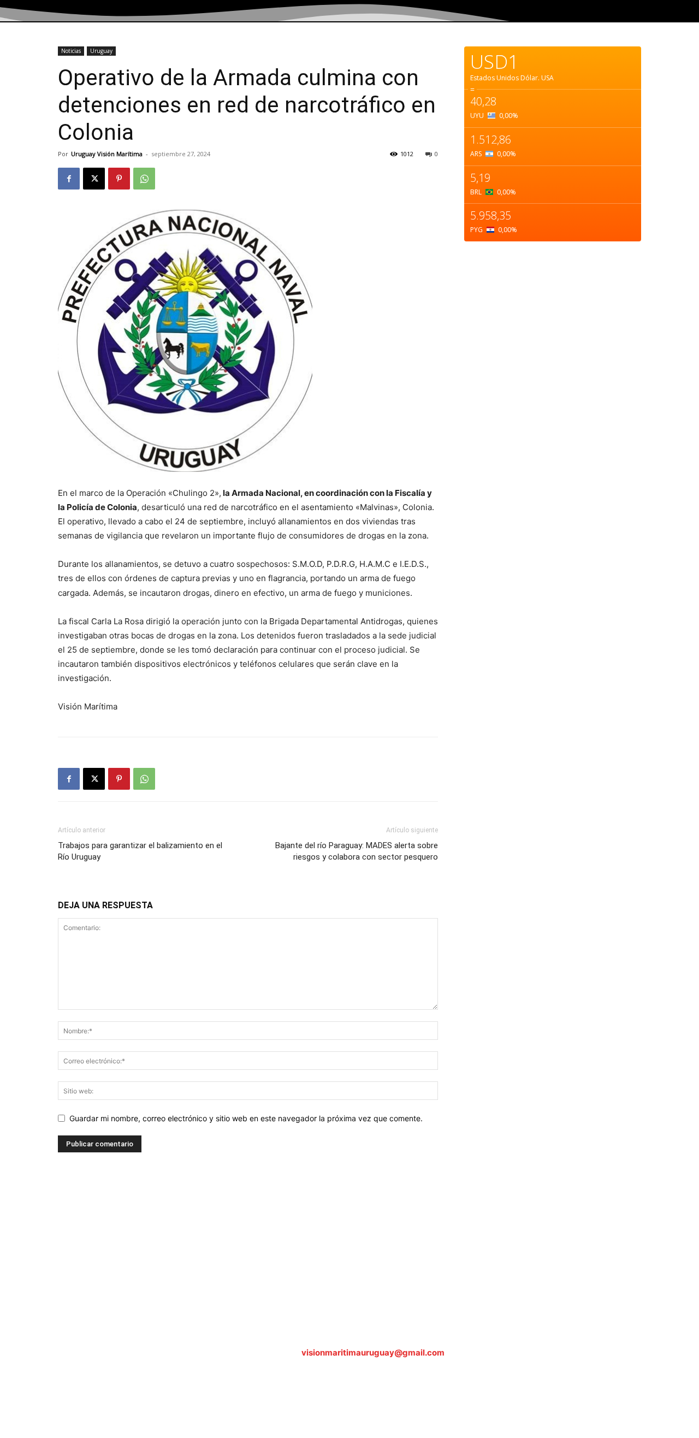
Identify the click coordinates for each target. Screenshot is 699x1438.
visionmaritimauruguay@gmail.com (373, 1352)
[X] (94, 179)
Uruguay (101, 51)
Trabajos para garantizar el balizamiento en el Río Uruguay (140, 851)
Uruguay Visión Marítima (107, 154)
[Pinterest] (119, 179)
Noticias (71, 51)
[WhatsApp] (144, 179)
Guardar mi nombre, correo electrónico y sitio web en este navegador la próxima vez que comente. (246, 1118)
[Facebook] (69, 179)
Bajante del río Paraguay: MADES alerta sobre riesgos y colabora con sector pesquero (356, 851)
